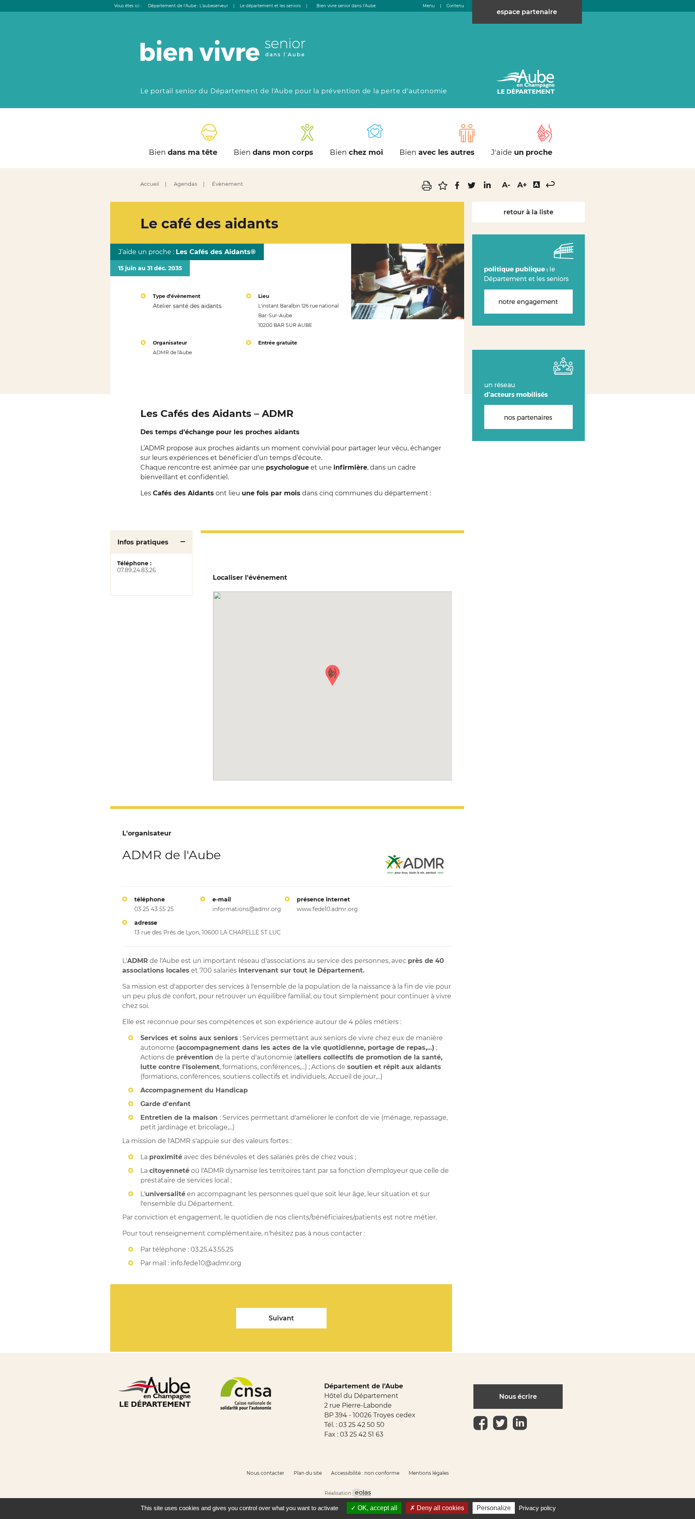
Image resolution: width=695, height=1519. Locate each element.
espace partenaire (527, 12)
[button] (332, 675)
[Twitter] (472, 188)
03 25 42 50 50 (362, 1425)
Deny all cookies (439, 1508)
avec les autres (437, 152)
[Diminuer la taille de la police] (506, 185)
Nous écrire (518, 1396)
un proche (521, 152)
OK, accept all (376, 1508)
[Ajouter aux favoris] (443, 188)
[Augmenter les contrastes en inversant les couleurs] (536, 185)
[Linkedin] (487, 188)
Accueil (149, 184)
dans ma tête (183, 152)
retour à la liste (528, 212)
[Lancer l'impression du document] (427, 188)
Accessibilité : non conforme (365, 1473)
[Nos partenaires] (528, 395)
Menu (429, 5)
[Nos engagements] (528, 280)
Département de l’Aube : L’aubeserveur (188, 5)
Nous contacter (265, 1473)
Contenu (455, 5)
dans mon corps (273, 152)
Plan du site (308, 1473)
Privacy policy (537, 1508)
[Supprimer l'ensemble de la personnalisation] (550, 185)
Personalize (494, 1508)
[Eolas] (361, 1493)
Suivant (281, 1318)
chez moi (356, 152)
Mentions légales (429, 1473)
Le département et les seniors (270, 5)
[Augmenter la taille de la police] (522, 185)
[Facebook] (458, 188)
